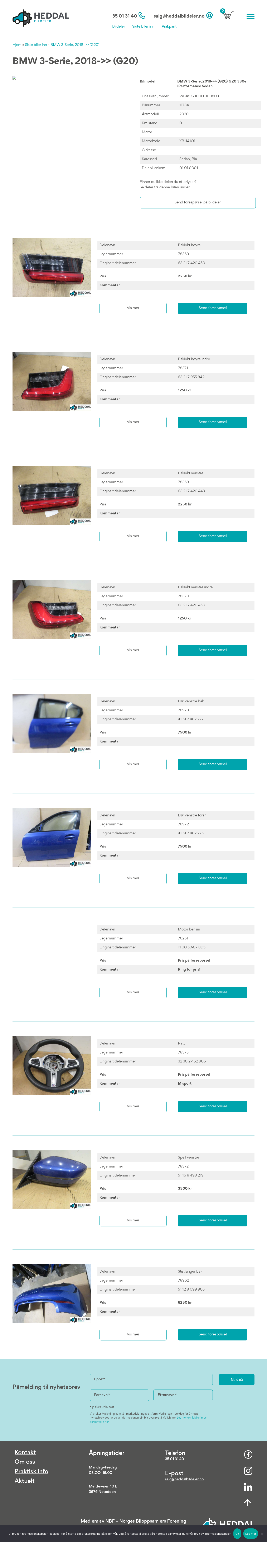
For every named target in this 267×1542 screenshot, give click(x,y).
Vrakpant (169, 26)
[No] (262, 1534)
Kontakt (25, 1453)
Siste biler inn (143, 26)
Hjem (17, 45)
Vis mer (133, 308)
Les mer (250, 1533)
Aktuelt (25, 1481)
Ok (237, 1533)
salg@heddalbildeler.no (179, 16)
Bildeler (118, 26)
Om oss (25, 1462)
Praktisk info (31, 1472)
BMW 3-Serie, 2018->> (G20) (74, 45)
